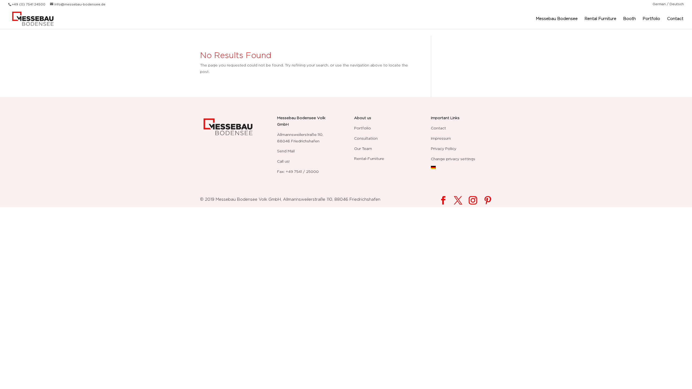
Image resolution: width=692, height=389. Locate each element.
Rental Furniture (600, 19)
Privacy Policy (443, 148)
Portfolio (651, 19)
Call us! (283, 161)
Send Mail (286, 151)
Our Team (363, 148)
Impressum (441, 138)
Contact (675, 19)
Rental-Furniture (369, 158)
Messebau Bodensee (557, 19)
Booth (629, 19)
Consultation (366, 138)
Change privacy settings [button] (453, 159)
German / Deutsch (668, 4)
